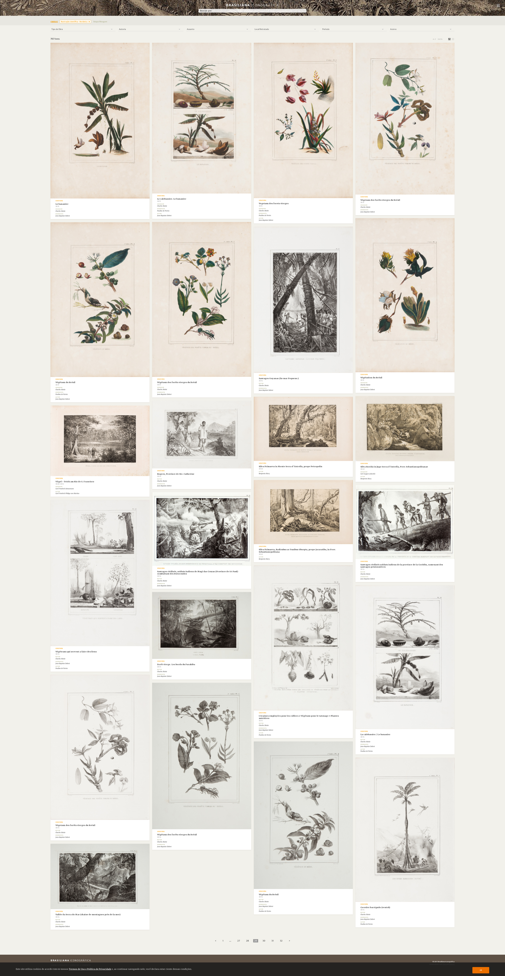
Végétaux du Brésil (65, 383)
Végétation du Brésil (371, 378)
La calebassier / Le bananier (375, 735)
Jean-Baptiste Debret (62, 216)
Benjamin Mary (365, 479)
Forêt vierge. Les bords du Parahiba (176, 665)
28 (247, 940)
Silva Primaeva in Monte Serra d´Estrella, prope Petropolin (290, 467)
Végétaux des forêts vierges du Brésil (177, 383)
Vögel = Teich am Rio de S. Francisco (74, 482)
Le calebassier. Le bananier (171, 200)
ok (481, 970)
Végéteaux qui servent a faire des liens (76, 652)
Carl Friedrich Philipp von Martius (67, 493)
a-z (434, 39)
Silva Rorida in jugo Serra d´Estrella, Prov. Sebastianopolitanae (394, 468)
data (440, 39)
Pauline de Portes (163, 211)
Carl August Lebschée (367, 474)
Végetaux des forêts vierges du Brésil (75, 826)
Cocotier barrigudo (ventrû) (375, 908)
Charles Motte (60, 211)
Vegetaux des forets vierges (274, 204)
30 (263, 940)
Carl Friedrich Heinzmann (64, 489)
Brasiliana (252, 5)
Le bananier (62, 205)
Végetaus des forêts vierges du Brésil (380, 201)
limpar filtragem (100, 22)
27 (238, 940)
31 (272, 940)
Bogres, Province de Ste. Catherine (175, 475)
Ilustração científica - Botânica (74, 22)
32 (281, 940)
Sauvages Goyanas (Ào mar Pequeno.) (279, 379)
